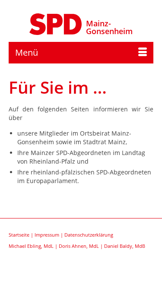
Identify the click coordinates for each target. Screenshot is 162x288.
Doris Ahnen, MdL (79, 246)
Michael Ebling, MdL (31, 246)
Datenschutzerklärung (88, 234)
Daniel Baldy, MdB (124, 246)
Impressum (47, 234)
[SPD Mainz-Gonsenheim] (55, 23)
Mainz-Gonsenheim (109, 27)
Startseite (19, 234)
